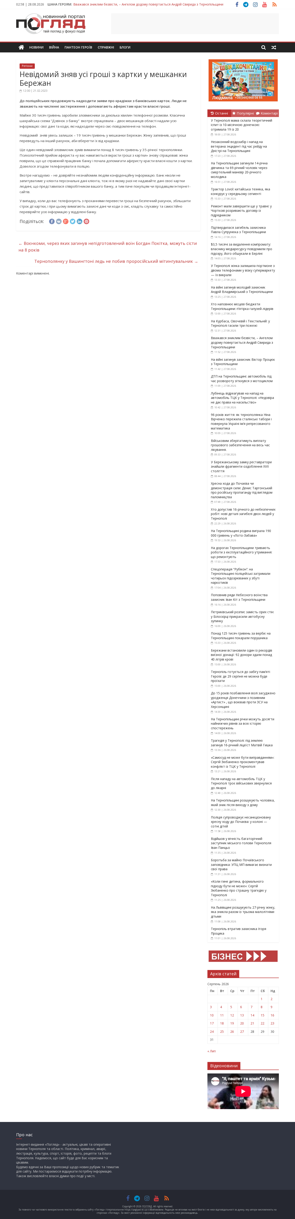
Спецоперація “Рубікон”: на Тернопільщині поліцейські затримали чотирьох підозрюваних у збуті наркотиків (240, 576)
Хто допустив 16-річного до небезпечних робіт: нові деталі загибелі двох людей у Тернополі (243, 514)
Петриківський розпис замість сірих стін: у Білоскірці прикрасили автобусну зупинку (242, 616)
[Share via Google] (65, 220)
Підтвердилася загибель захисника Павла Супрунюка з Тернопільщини (238, 229)
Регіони (27, 66)
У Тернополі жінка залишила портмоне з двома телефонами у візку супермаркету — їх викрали (243, 270)
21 (252, 1023)
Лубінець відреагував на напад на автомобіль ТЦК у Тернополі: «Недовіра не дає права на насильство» (242, 397)
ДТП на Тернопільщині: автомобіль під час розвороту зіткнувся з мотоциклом (242, 378)
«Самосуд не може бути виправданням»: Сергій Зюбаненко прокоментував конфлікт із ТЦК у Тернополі (242, 762)
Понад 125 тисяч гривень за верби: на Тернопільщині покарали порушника (241, 635)
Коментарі (269, 113)
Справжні (106, 47)
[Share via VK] (59, 220)
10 (212, 1015)
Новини (36, 47)
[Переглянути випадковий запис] (274, 47)
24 (212, 1031)
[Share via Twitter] (72, 220)
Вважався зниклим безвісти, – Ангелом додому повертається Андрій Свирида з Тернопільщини (242, 342)
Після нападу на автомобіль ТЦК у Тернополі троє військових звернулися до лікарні (241, 783)
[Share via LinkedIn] (79, 220)
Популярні (245, 113)
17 (212, 1023)
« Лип (211, 1051)
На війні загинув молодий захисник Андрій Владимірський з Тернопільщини (242, 289)
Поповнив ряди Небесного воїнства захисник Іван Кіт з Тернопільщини (239, 597)
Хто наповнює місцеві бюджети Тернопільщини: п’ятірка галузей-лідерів (242, 306)
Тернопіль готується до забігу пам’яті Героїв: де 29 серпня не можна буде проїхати (240, 676)
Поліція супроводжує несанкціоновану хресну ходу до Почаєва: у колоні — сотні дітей (241, 821)
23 (272, 1023)
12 (232, 1015)
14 (252, 1015)
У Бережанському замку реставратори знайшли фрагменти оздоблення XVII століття (241, 466)
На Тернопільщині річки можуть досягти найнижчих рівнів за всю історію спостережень (242, 723)
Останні (221, 113)
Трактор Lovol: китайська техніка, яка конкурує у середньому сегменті (240, 191)
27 (242, 1031)
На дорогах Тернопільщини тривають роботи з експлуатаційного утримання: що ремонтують (241, 552)
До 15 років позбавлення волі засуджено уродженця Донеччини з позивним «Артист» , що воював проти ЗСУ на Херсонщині (243, 700)
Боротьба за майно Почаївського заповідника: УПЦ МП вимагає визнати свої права (241, 864)
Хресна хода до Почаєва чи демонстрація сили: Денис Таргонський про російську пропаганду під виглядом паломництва (241, 490)
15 (262, 1015)
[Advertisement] (195, 23)
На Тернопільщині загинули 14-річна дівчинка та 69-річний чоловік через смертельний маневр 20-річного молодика (239, 170)
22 (262, 1023)
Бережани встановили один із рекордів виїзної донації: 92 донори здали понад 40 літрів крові (241, 654)
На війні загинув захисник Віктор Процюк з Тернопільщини (119, 4)
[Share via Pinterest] (86, 220)
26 (232, 1031)
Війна (54, 47)
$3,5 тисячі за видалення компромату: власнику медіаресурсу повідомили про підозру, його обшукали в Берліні (241, 248)
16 (272, 1015)
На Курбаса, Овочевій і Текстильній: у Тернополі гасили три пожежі (240, 323)
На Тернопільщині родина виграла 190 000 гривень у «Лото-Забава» (241, 533)
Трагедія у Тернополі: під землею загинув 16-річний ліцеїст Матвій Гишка (242, 742)
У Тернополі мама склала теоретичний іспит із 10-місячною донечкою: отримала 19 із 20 (241, 125)
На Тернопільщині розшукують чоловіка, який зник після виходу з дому (243, 802)
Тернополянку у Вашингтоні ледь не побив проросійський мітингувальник (116, 261)
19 (232, 1023)
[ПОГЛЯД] (21, 47)
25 (222, 1031)
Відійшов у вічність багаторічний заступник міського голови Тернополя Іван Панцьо (241, 843)
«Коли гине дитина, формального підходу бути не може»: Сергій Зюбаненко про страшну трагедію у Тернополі (238, 888)
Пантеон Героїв (78, 47)
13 (242, 1015)
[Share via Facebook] (52, 220)
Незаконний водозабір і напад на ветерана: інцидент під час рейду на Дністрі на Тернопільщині (239, 146)
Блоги (125, 47)
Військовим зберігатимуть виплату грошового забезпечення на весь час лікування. (240, 445)
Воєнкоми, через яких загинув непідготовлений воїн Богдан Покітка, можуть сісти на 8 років (107, 246)
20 (242, 1023)
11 (222, 1015)
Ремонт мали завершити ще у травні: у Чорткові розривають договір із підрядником (241, 210)
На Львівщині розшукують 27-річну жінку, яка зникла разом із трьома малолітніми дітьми (243, 912)
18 (222, 1023)
